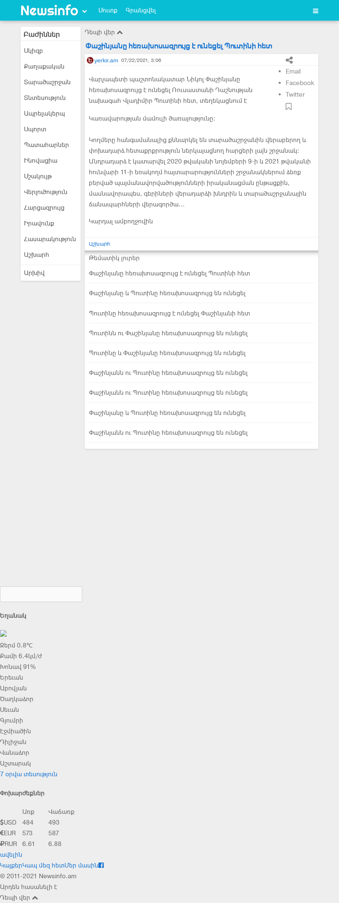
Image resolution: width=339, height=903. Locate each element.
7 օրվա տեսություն (28, 774)
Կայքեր (11, 865)
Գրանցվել (141, 10)
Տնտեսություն (45, 98)
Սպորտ (35, 129)
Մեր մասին (81, 865)
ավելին (11, 855)
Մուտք (107, 10)
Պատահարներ (46, 145)
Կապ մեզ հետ (43, 865)
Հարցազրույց (44, 208)
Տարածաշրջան (47, 82)
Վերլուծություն (45, 192)
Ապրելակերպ (44, 113)
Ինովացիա (40, 160)
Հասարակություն (50, 239)
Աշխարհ (36, 255)
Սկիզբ (33, 51)
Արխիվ (34, 273)
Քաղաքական (44, 66)
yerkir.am (106, 60)
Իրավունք (39, 223)
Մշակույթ (38, 176)
